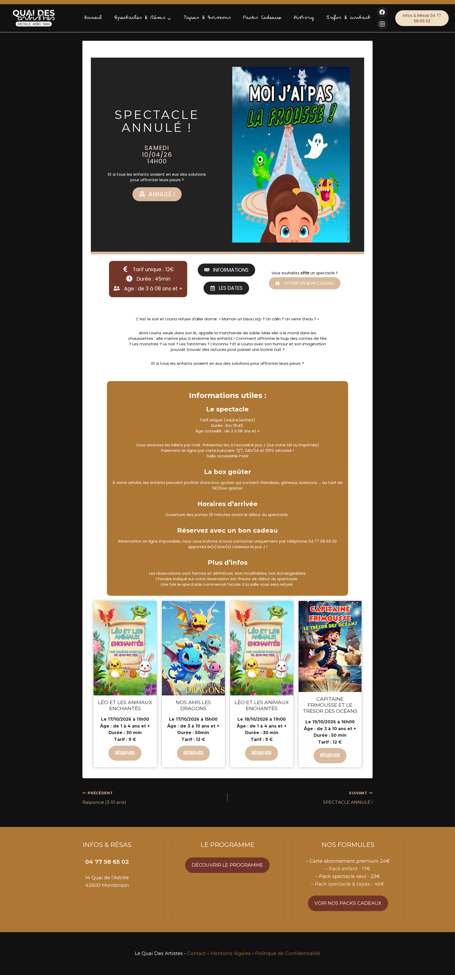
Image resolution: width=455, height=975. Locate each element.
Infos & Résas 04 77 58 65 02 (422, 18)
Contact (196, 953)
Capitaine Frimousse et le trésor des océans (330, 705)
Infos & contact (349, 18)
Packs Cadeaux (262, 18)
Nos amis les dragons (193, 705)
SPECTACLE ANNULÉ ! (348, 798)
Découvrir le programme (227, 865)
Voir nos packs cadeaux (348, 903)
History (304, 18)
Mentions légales (230, 953)
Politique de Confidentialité (287, 953)
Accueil (93, 18)
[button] (157, 194)
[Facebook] (382, 12)
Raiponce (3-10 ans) (104, 798)
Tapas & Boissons (207, 18)
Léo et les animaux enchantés (125, 705)
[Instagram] (382, 24)
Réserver (125, 753)
